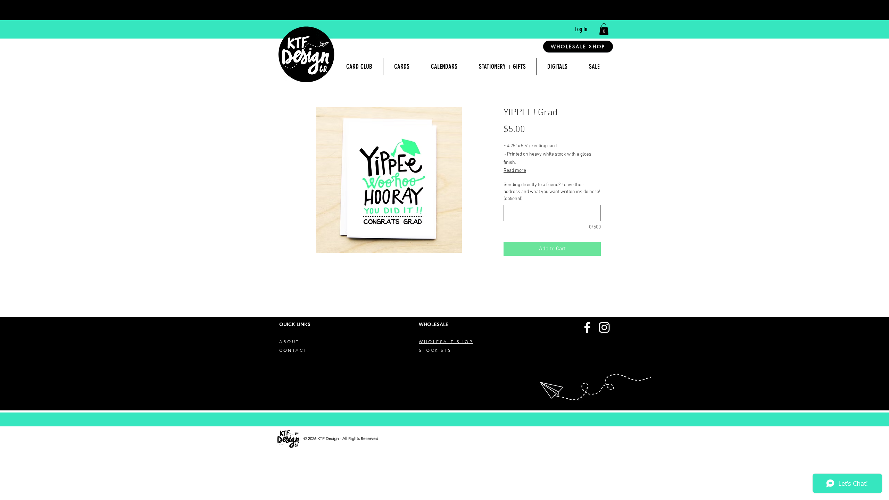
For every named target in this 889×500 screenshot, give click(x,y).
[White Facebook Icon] (587, 327)
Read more (515, 171)
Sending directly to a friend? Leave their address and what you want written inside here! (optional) (552, 191)
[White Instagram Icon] (604, 327)
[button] (604, 29)
